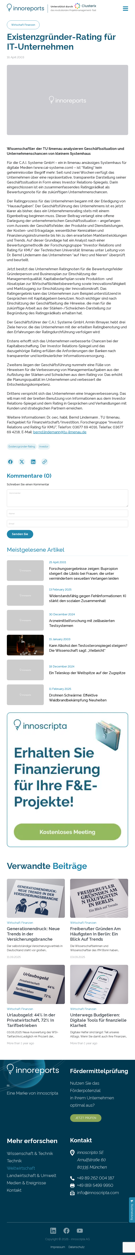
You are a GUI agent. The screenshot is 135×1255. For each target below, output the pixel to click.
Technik (14, 1160)
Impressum (58, 1247)
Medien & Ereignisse (26, 1182)
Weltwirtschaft (21, 1168)
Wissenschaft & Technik (30, 1153)
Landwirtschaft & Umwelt (31, 1175)
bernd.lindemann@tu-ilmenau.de (59, 432)
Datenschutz (77, 1247)
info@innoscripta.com (98, 1192)
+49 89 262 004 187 (95, 1177)
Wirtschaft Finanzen (23, 24)
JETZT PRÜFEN (85, 1118)
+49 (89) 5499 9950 (95, 1185)
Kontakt (14, 1190)
